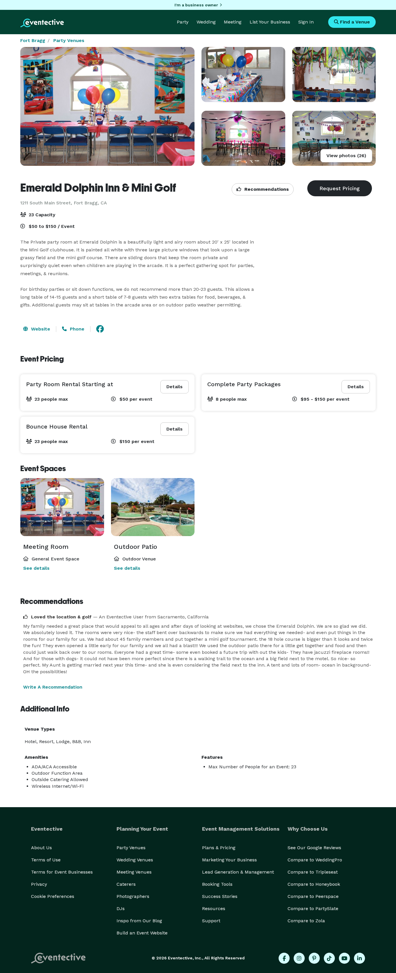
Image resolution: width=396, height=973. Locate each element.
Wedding (206, 22)
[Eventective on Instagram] (299, 958)
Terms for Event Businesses (62, 872)
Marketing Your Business (229, 860)
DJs (121, 908)
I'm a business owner (196, 5)
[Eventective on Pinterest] (314, 958)
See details (36, 568)
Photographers (133, 896)
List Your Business (270, 22)
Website (40, 329)
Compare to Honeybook (314, 884)
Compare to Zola (306, 920)
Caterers (126, 884)
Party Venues (68, 40)
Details (174, 386)
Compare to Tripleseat (313, 872)
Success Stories (219, 896)
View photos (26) (346, 155)
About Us (41, 847)
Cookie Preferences (52, 896)
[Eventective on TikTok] (329, 958)
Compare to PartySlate (313, 908)
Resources (213, 908)
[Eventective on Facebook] (284, 958)
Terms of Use (46, 860)
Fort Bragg (32, 40)
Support (211, 920)
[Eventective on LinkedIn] (359, 958)
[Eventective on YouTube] (344, 958)
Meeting (232, 22)
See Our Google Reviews (314, 847)
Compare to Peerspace (313, 896)
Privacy (39, 884)
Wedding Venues (135, 860)
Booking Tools (217, 884)
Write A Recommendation (52, 687)
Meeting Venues (134, 872)
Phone (76, 329)
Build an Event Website (142, 933)
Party (182, 22)
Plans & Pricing (218, 847)
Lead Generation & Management (238, 872)
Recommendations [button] (266, 189)
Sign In (306, 22)
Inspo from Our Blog (139, 920)
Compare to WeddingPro (315, 860)
